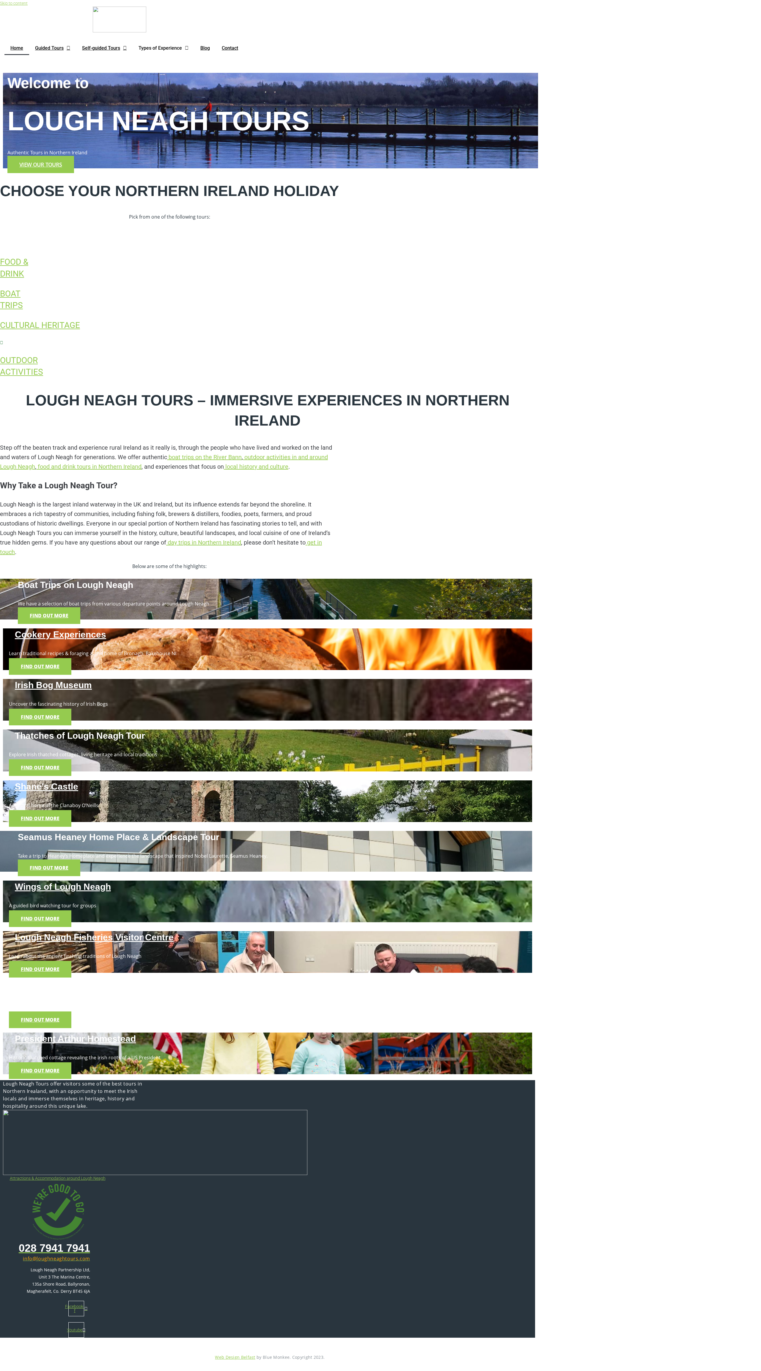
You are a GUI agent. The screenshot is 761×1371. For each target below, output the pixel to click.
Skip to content (14, 3)
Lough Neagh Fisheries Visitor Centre (94, 937)
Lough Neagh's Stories (63, 988)
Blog (205, 48)
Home (16, 48)
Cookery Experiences (60, 634)
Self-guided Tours (101, 48)
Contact (230, 48)
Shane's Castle (46, 786)
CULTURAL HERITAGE (40, 325)
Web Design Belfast (235, 1357)
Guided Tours (49, 48)
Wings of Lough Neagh (63, 887)
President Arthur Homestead (75, 1039)
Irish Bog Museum (53, 685)
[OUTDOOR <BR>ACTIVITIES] (1, 342)
